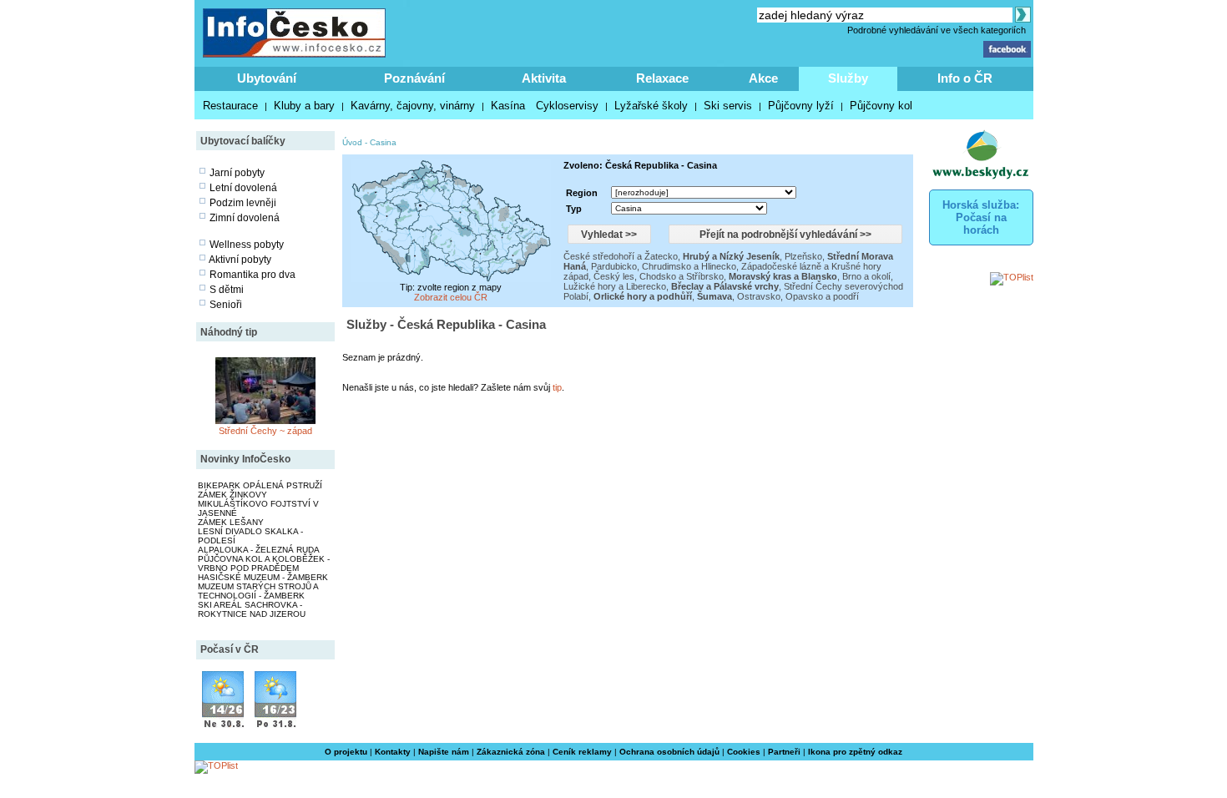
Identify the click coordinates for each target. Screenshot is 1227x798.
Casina (383, 142)
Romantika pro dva (252, 274)
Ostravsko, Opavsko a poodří (798, 296)
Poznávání (414, 78)
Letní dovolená (243, 188)
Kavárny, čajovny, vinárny (413, 105)
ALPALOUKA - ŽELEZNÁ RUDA (259, 549)
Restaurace (230, 105)
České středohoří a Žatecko (620, 256)
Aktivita (544, 78)
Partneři (784, 751)
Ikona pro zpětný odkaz (855, 751)
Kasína (508, 105)
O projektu (346, 751)
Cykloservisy (567, 105)
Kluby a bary (304, 105)
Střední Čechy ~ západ (265, 431)
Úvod (352, 142)
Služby (848, 78)
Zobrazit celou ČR (450, 297)
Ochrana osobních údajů (669, 751)
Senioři (226, 305)
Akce (763, 78)
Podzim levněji (243, 203)
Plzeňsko (803, 256)
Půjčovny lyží (801, 105)
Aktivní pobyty (240, 259)
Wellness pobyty (247, 244)
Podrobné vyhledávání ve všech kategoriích (936, 30)
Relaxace (662, 78)
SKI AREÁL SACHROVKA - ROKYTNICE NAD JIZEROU (251, 609)
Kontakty (393, 751)
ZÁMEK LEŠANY (231, 522)
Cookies (743, 751)
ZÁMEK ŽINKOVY (232, 494)
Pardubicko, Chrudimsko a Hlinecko (663, 266)
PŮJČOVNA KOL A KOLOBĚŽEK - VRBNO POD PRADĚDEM (264, 563)
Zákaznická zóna (511, 751)
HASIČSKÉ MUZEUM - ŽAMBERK (263, 577)
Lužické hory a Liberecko (614, 286)
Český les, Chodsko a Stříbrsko (658, 276)
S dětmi (227, 289)
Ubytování (266, 78)
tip (557, 387)
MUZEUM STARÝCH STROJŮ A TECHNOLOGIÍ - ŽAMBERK (258, 591)
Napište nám (443, 751)
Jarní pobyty (237, 173)
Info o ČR (964, 78)
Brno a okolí (866, 276)
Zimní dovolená (245, 218)
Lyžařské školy (651, 105)
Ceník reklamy (582, 751)
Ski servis (728, 105)
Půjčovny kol (881, 105)
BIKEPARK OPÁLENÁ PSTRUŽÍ (260, 485)
